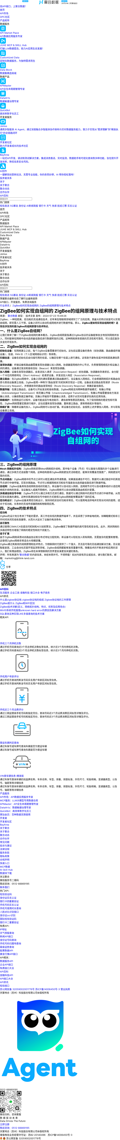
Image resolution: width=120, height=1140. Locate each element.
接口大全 (35, 592)
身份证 (22, 205)
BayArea (4, 824)
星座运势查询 (7, 947)
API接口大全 (6, 978)
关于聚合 (4, 185)
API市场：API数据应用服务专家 (16, 796)
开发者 (3, 818)
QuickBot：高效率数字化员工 (15, 811)
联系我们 (4, 887)
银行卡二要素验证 (9, 922)
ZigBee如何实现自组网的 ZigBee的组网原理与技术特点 (41, 305)
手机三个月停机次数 (10, 643)
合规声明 (4, 859)
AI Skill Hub (6, 869)
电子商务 (45, 592)
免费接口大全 (7, 968)
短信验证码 (6, 894)
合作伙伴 (4, 192)
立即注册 (4, 1124)
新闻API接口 (6, 936)
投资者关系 (6, 178)
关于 (2, 181)
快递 (54, 205)
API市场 (4, 13)
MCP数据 (5, 866)
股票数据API (6, 950)
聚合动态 (4, 188)
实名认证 (72, 205)
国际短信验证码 (8, 918)
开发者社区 (6, 821)
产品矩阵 (4, 20)
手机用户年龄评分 (9, 676)
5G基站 (14, 205)
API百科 (4, 195)
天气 (49, 205)
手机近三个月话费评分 (11, 709)
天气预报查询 (7, 932)
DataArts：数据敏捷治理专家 (15, 807)
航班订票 (62, 205)
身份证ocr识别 (7, 915)
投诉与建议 (6, 845)
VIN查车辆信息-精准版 (12, 775)
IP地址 (3, 929)
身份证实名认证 (8, 897)
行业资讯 (4, 305)
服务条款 (4, 852)
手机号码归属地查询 (10, 943)
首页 (2, 9)
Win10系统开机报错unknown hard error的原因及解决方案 (30, 610)
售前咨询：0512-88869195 (14, 1127)
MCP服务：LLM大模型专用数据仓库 (19, 800)
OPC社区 (5, 16)
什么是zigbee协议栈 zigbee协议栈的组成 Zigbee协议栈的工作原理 (35, 599)
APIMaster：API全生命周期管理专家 (19, 803)
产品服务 (4, 793)
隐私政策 (4, 856)
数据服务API (6, 961)
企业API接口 (6, 964)
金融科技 (25, 592)
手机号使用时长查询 (10, 908)
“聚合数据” (24, 554)
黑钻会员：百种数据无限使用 (15, 814)
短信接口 (4, 985)
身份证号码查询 (8, 939)
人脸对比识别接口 (9, 911)
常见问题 (4, 842)
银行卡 (42, 205)
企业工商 (14, 592)
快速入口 (4, 863)
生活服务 (4, 592)
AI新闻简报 (32, 205)
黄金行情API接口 (9, 954)
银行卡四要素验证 (9, 901)
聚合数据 (12, 315)
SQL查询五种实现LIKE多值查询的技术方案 (22, 613)
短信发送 (4, 205)
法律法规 (4, 849)
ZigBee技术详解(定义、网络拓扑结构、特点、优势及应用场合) (33, 606)
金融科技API (6, 975)
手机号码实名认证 (9, 904)
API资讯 (4, 982)
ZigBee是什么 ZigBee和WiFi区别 (17, 603)
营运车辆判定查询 (9, 742)
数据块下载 (6, 873)
